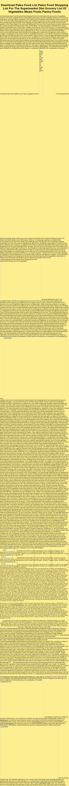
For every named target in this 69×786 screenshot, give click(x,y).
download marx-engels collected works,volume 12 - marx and (22, 676)
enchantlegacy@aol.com (17, 604)
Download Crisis (45, 782)
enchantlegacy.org (38, 722)
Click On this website (6, 723)
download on (4, 720)
